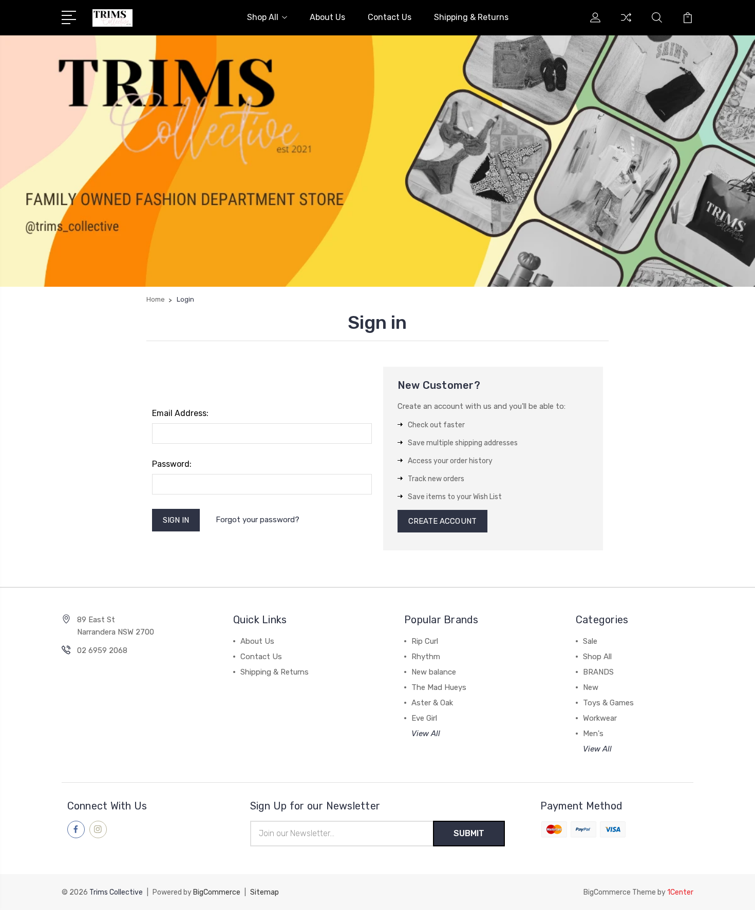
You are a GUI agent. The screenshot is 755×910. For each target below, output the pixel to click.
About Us (327, 17)
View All (425, 733)
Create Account (442, 521)
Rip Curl (424, 641)
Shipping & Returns (471, 17)
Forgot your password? (257, 519)
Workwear (600, 718)
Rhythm (425, 656)
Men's (593, 733)
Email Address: (180, 413)
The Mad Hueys (438, 687)
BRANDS (598, 672)
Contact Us (389, 17)
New (590, 687)
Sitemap (264, 892)
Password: (172, 464)
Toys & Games (608, 702)
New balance (433, 672)
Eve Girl (424, 718)
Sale (590, 641)
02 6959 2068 (102, 650)
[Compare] (626, 23)
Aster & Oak (432, 702)
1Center (680, 892)
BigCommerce (216, 892)
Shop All (262, 17)
